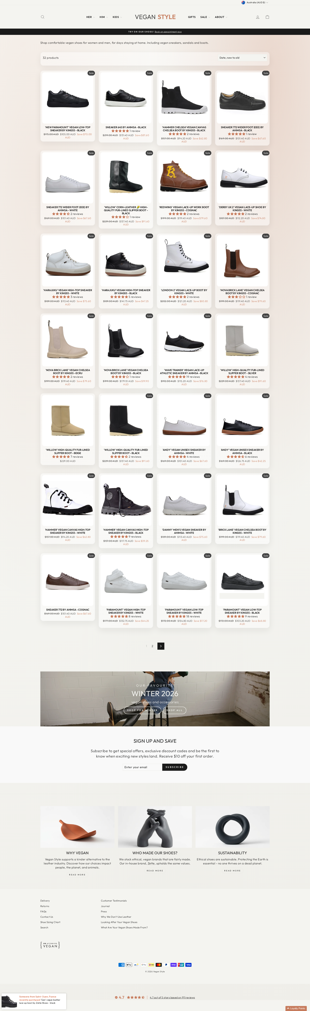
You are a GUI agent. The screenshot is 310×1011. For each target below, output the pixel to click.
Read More (77, 874)
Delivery (45, 900)
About (220, 17)
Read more (232, 870)
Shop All (174, 710)
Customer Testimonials (114, 900)
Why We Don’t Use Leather (116, 916)
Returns (44, 906)
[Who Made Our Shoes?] (155, 827)
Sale (204, 17)
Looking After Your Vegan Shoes (119, 922)
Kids (116, 17)
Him (102, 17)
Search (44, 927)
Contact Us (46, 916)
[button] (121, 131)
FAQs (43, 911)
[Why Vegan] (77, 827)
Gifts (192, 17)
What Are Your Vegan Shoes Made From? (124, 927)
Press (104, 911)
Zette (151, 863)
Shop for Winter (142, 710)
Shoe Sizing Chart (50, 922)
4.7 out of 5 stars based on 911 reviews (172, 997)
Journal (105, 906)
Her (89, 17)
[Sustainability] (233, 827)
